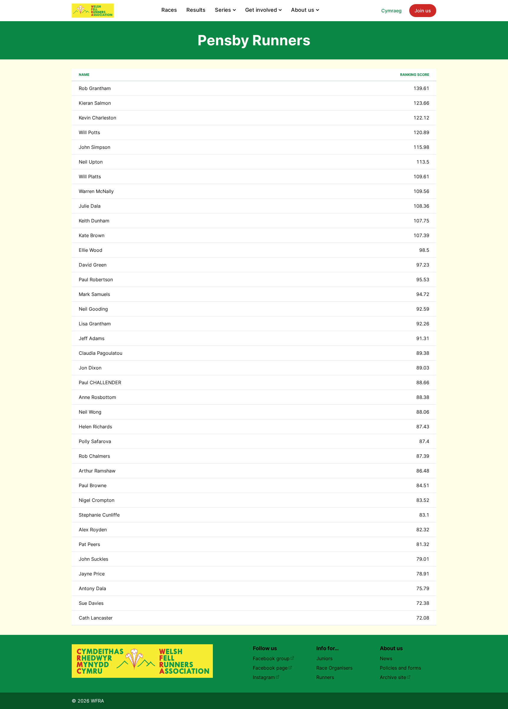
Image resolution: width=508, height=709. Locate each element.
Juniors (324, 658)
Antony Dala (92, 588)
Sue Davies (91, 603)
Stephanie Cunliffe (99, 515)
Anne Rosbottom (97, 397)
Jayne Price (92, 574)
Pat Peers (89, 544)
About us (302, 10)
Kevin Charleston (97, 118)
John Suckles (93, 559)
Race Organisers (334, 668)
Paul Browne (92, 485)
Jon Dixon (90, 368)
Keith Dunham (94, 221)
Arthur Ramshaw (97, 471)
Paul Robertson (96, 279)
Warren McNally (96, 191)
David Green (92, 265)
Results (195, 10)
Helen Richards (95, 427)
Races (169, 10)
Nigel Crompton (96, 500)
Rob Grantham (95, 88)
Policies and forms (400, 668)
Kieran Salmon (95, 103)
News (386, 658)
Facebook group (271, 658)
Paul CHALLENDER (100, 382)
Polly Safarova (95, 441)
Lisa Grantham (95, 324)
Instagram (264, 677)
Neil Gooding (93, 309)
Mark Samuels (94, 294)
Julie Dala (90, 206)
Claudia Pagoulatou (100, 353)
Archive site (393, 677)
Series (223, 10)
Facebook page (270, 668)
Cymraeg (391, 11)
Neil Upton (91, 162)
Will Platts (90, 176)
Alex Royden (93, 529)
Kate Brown (91, 235)
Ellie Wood (90, 250)
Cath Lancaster (96, 618)
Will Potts (89, 132)
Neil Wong (90, 412)
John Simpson (94, 147)
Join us (423, 11)
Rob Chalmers (94, 456)
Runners (325, 677)
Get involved (261, 10)
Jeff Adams (91, 338)
